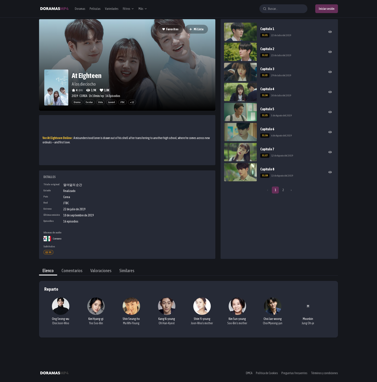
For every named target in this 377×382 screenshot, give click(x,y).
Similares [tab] (126, 270)
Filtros (126, 8)
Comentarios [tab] (72, 270)
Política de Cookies (267, 373)
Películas (95, 8)
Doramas (80, 8)
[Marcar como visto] (330, 32)
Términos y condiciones (324, 373)
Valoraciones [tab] (100, 270)
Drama (77, 102)
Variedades (111, 8)
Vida (100, 102)
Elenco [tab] (48, 270)
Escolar (89, 102)
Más (141, 8)
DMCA (249, 373)
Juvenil (111, 102)
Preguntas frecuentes (294, 373)
